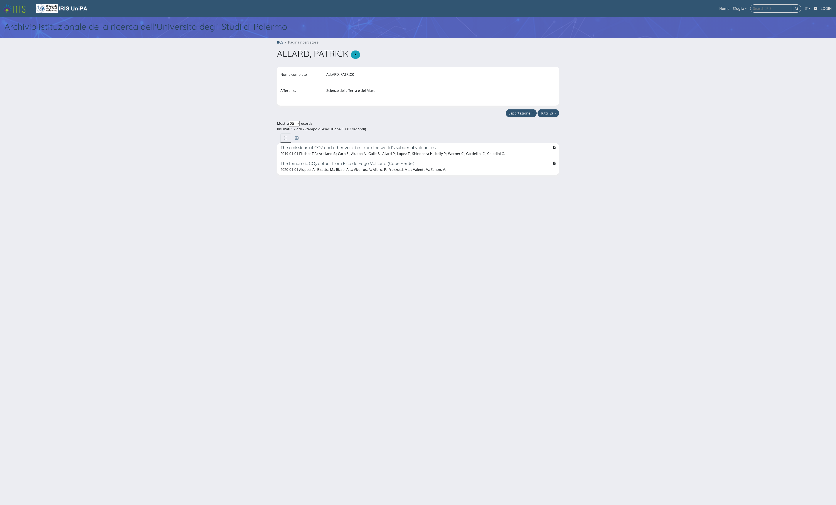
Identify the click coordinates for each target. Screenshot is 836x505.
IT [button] (806, 8)
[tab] (285, 138)
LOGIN (826, 8)
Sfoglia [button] (738, 8)
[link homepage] (16, 8)
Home (724, 8)
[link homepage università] (62, 8)
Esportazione (520, 113)
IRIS (280, 42)
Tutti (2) (547, 113)
